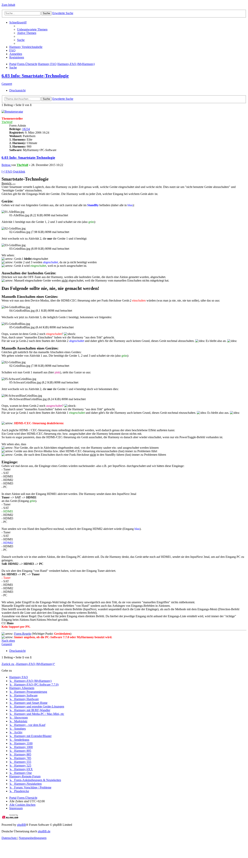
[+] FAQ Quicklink (13, 171)
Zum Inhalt (8, 4)
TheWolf (7, 122)
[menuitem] (32, 29)
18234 (26, 129)
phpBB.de (44, 831)
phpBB (21, 824)
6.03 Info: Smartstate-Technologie (35, 75)
